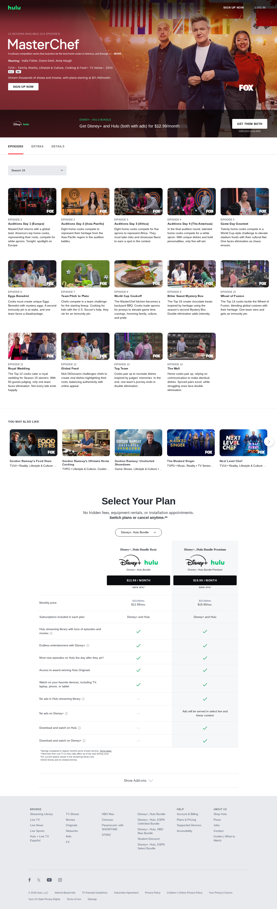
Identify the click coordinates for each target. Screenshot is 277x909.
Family (22, 68)
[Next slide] (269, 441)
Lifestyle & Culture (51, 68)
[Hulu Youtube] (52, 880)
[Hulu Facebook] (32, 880)
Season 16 (18, 170)
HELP (180, 809)
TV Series (96, 68)
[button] (15, 145)
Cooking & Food (75, 68)
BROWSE (36, 809)
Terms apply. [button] (106, 751)
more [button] (118, 53)
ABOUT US (220, 809)
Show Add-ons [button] (135, 780)
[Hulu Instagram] (60, 880)
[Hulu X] (42, 880)
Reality (32, 68)
